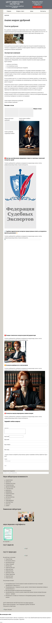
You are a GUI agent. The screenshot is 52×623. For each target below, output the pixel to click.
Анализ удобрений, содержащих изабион (9, 132)
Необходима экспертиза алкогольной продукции (20, 590)
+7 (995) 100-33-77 (37, 3)
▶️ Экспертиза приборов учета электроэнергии (16, 365)
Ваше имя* (6, 439)
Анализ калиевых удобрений (10, 102)
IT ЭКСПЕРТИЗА (9, 488)
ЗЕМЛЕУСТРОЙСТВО (10, 487)
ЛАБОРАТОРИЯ (9, 480)
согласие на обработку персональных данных (18, 454)
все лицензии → (7, 541)
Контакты (43, 11)
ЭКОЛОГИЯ (8, 482)
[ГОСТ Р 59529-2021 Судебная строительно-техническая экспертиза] (26, 555)
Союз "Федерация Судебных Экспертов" (25, 604)
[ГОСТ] (26, 548)
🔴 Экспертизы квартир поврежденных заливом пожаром (18, 413)
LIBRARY (7, 505)
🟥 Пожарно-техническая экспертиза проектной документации (20, 335)
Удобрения (6, 15)
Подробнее (21, 619)
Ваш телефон (7, 444)
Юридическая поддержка (9, 471)
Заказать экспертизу (37, 7)
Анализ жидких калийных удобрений (24, 119)
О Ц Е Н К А (8, 498)
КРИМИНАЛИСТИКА (10, 483)
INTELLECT (8, 504)
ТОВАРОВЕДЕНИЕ (10, 500)
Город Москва (9, 559)
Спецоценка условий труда (9, 606)
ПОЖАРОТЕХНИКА (10, 493)
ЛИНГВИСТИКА (9, 502)
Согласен (1, 622)
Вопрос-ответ (20, 11)
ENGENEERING (9, 492)
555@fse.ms (37, 4)
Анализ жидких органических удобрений (13, 100)
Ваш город (6, 449)
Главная (9, 11)
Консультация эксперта (8, 580)
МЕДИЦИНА (8, 490)
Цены (31, 11)
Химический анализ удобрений (9, 119)
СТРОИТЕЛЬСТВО (10, 485)
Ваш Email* (6, 436)
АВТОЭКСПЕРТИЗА (10, 497)
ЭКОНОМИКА (9, 495)
